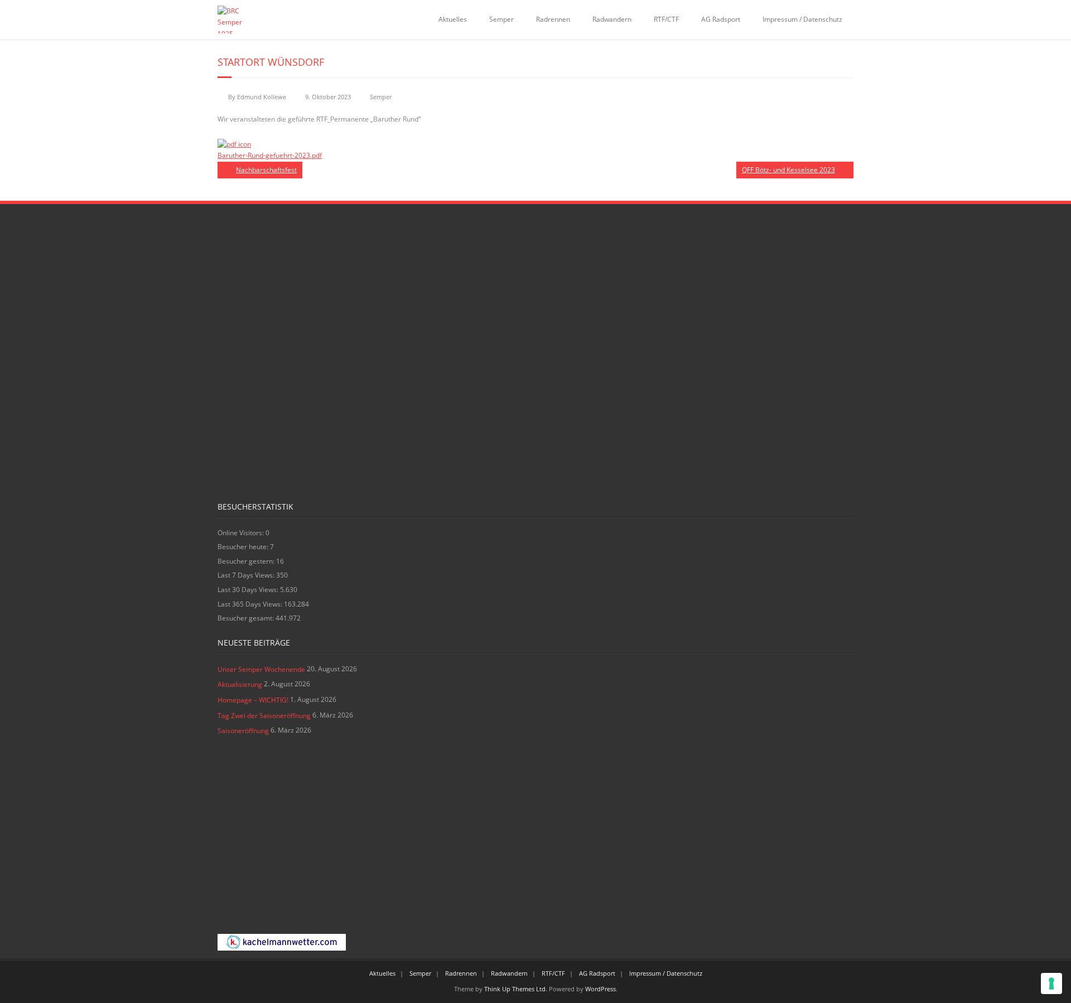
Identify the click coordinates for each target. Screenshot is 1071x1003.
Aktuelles (452, 19)
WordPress (600, 989)
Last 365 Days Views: (251, 604)
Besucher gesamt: (247, 618)
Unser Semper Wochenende (261, 669)
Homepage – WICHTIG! (253, 700)
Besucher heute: (244, 546)
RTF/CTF (666, 19)
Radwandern (611, 19)
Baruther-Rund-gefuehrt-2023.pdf (270, 155)
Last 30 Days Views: (249, 589)
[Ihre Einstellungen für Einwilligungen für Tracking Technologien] (1051, 983)
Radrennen (553, 19)
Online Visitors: (242, 532)
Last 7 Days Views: (247, 575)
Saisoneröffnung (243, 730)
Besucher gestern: (247, 561)
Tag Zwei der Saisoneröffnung (264, 715)
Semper (501, 19)
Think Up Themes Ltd (515, 989)
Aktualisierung (240, 684)
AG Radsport (720, 19)
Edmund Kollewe (261, 97)
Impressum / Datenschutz (802, 19)
